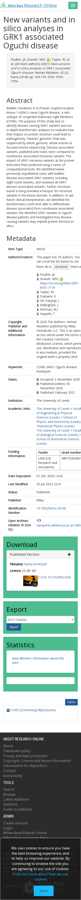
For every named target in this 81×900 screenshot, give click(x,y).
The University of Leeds (53, 408)
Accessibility (12, 775)
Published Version (24, 554)
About (8, 745)
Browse (9, 794)
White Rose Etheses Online (25, 832)
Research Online (32, 5)
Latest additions (16, 799)
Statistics (10, 804)
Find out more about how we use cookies (40, 876)
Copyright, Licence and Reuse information (37, 760)
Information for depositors (25, 765)
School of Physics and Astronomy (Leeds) (59, 419)
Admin (71, 702)
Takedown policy (16, 750)
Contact (9, 770)
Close (44, 891)
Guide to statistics (17, 809)
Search (8, 789)
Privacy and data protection (25, 755)
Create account (15, 823)
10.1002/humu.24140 (51, 508)
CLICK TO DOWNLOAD (54, 577)
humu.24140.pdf (35, 564)
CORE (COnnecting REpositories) (33, 710)
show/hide (61, 267)
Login (8, 828)
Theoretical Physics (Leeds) (56, 426)
